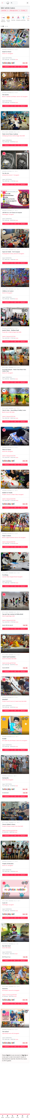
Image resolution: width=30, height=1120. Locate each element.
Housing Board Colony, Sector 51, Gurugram (13, 253)
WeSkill (4, 738)
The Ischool (5, 1031)
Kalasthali (5, 699)
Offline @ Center (14, 10)
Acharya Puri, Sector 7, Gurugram (10, 175)
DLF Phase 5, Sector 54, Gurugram (10, 990)
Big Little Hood (6, 946)
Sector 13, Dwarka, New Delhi (9, 658)
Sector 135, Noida (6, 947)
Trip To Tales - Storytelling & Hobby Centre (14, 410)
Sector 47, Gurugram (7, 53)
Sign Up (24, 1055)
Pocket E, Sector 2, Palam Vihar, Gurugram (13, 494)
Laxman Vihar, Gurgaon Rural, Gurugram (12, 577)
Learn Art (4, 903)
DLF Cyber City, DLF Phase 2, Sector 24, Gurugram (14, 740)
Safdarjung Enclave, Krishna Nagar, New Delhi (13, 136)
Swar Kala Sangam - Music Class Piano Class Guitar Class (14, 370)
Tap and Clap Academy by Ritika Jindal (12, 614)
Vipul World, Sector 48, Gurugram (10, 1033)
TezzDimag (5, 575)
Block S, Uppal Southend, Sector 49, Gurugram (14, 537)
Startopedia (5, 778)
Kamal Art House (6, 51)
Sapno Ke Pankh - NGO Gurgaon (11, 251)
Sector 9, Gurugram (7, 293)
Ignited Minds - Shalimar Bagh (10, 330)
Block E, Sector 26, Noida (8, 412)
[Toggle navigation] (27, 2)
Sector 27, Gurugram (7, 373)
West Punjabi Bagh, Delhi (8, 616)
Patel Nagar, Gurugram (8, 214)
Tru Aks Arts (5, 173)
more (16, 59)
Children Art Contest (7, 291)
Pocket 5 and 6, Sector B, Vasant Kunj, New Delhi (14, 701)
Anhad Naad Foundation (8, 657)
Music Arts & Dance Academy (10, 134)
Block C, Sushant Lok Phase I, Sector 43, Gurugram (15, 96)
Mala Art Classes (6, 449)
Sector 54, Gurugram (7, 451)
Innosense (5, 988)
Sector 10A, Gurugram (7, 780)
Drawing (23, 10)
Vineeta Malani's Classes (8, 824)
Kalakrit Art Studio (7, 492)
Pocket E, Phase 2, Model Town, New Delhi (12, 826)
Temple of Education (7, 863)
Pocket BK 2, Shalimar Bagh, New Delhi (11, 332)
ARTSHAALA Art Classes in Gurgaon (12, 212)
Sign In (8, 1055)
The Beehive (5, 94)
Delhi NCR (4, 10)
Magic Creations (6, 535)
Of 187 (6, 26)
